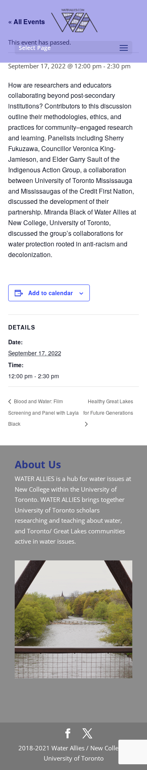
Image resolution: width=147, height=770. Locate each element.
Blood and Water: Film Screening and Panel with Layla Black (43, 412)
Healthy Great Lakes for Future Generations (108, 406)
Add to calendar (50, 293)
